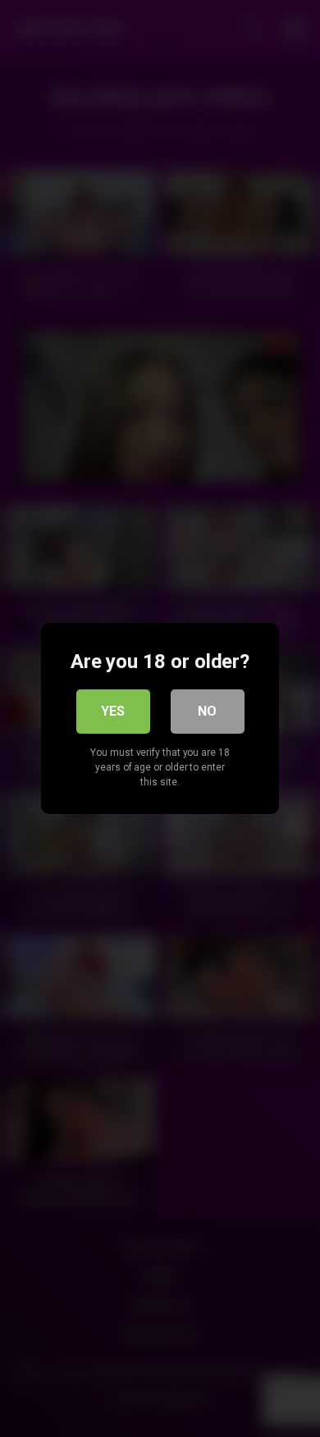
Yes (113, 711)
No (207, 711)
